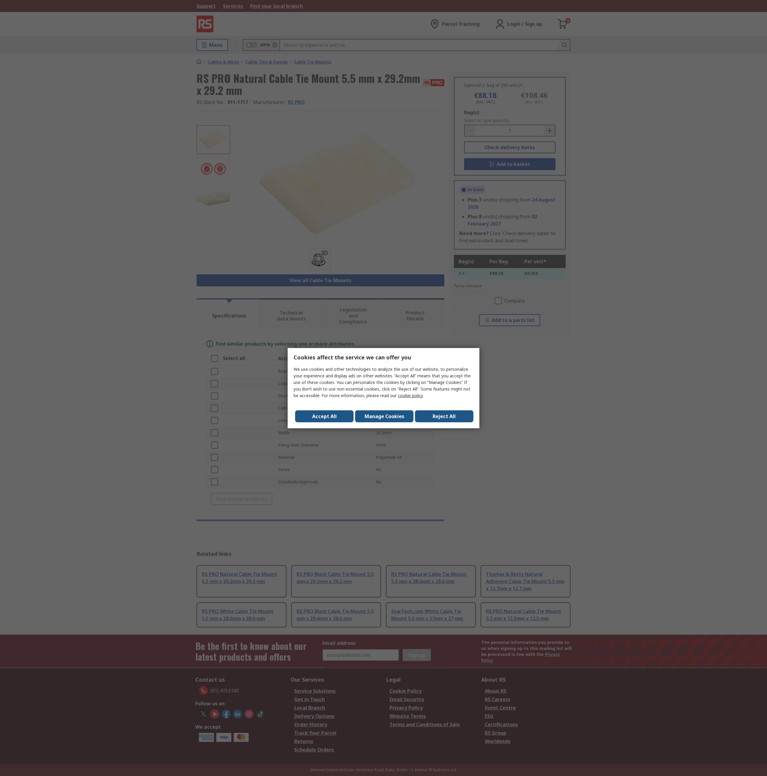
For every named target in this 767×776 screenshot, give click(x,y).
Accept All (324, 416)
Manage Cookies (384, 416)
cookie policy (410, 395)
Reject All (444, 416)
